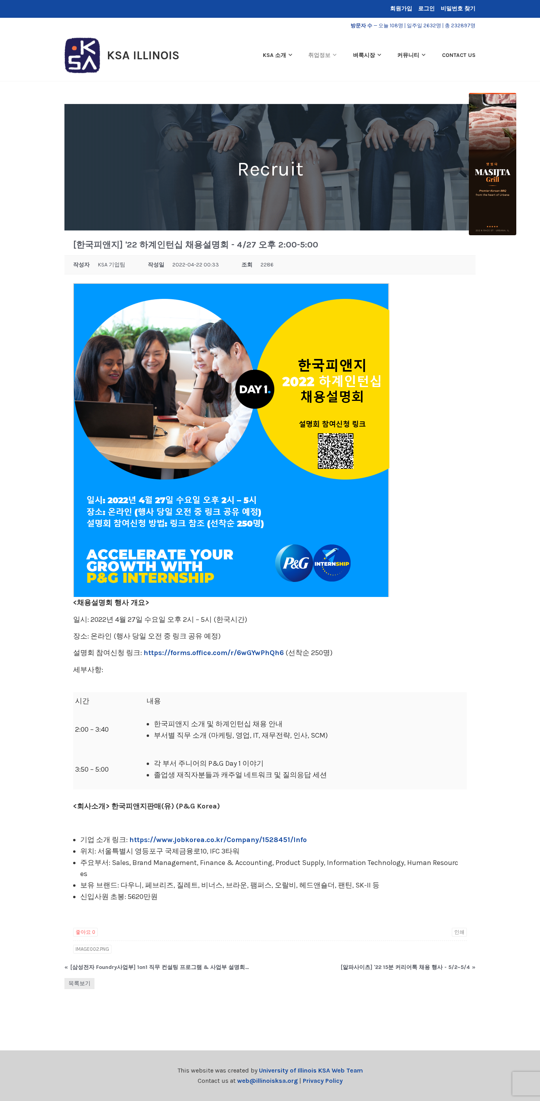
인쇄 (459, 932)
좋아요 (85, 932)
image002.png (92, 949)
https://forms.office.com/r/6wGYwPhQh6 (213, 652)
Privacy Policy (323, 1080)
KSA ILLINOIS (143, 55)
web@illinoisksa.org (267, 1080)
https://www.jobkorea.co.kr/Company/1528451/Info (218, 839)
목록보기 (79, 983)
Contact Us (459, 55)
